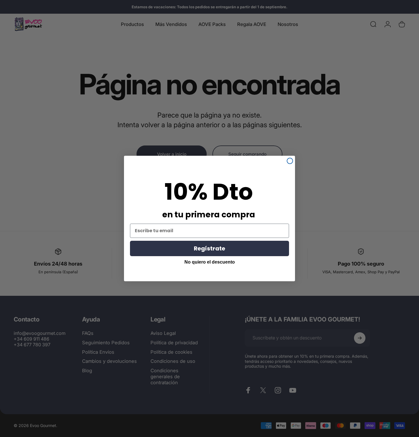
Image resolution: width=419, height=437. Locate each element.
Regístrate (209, 248)
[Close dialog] (290, 161)
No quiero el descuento (209, 262)
